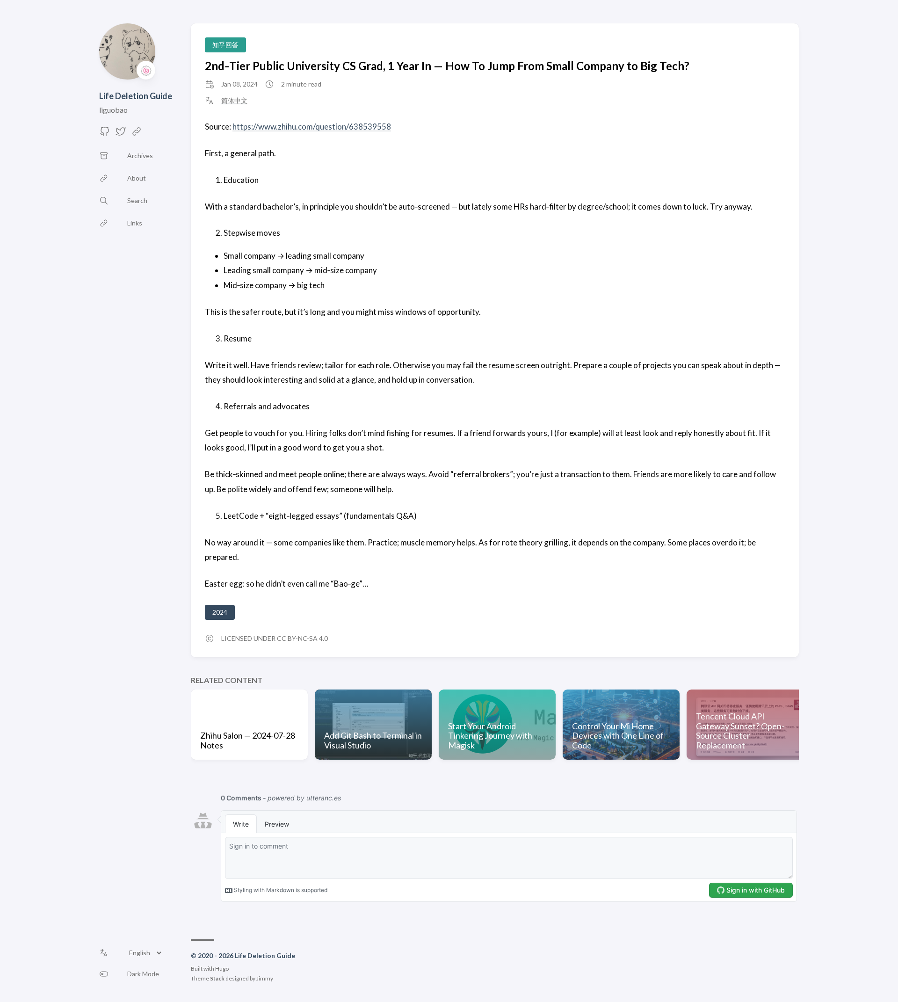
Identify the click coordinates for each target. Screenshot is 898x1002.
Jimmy (264, 978)
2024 (219, 612)
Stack (217, 978)
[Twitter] (120, 134)
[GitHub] (104, 134)
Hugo (222, 968)
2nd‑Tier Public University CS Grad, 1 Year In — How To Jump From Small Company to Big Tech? (447, 66)
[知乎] (136, 134)
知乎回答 (225, 45)
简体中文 (234, 100)
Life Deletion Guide (135, 96)
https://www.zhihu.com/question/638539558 (311, 126)
